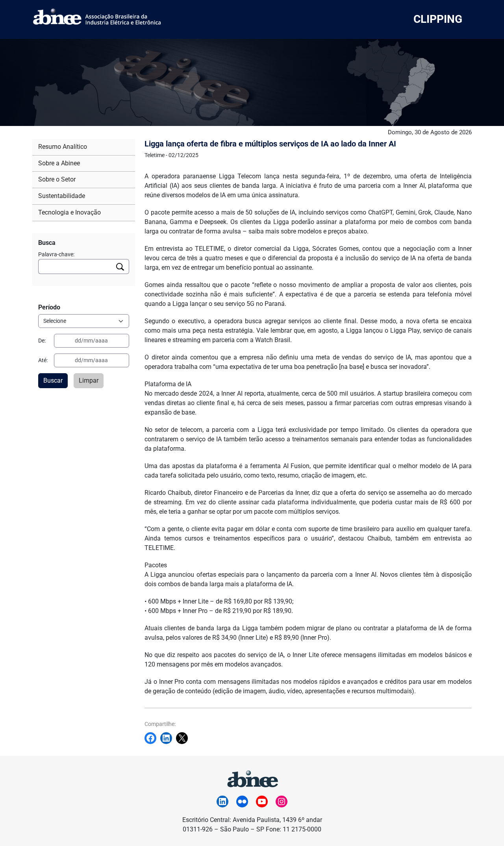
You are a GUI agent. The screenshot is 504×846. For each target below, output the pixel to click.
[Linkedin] (168, 738)
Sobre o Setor (57, 179)
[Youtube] (262, 801)
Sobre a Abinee (59, 163)
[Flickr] (242, 801)
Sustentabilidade (61, 196)
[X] (184, 738)
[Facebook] (152, 738)
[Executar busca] (120, 266)
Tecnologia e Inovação (69, 212)
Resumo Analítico (62, 146)
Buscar (53, 380)
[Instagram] (281, 801)
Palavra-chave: (56, 254)
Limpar (88, 380)
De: (42, 340)
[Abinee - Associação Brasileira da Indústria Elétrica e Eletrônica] (252, 778)
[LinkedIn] (222, 801)
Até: (43, 360)
